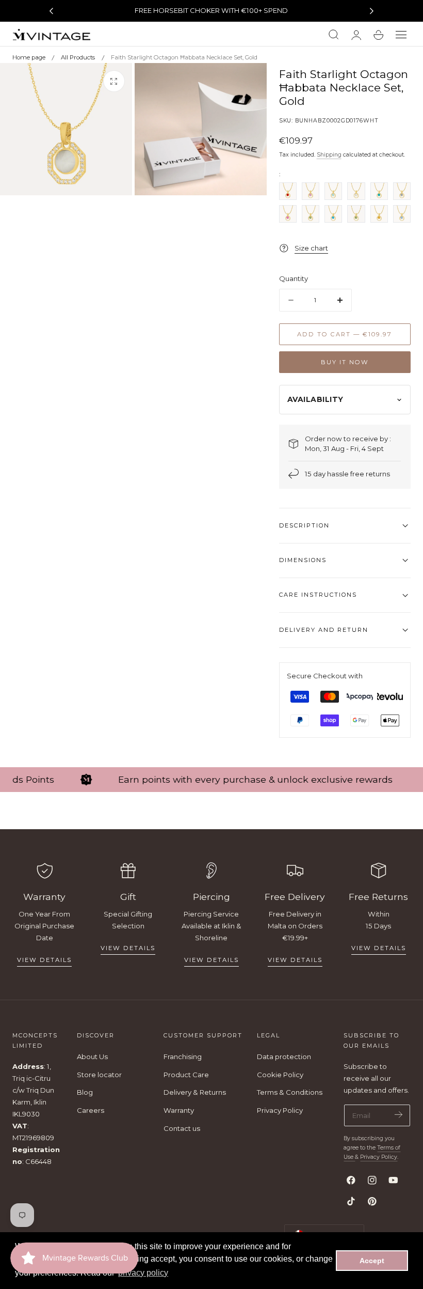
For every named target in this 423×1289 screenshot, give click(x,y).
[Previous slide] (51, 11)
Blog (85, 1092)
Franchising (183, 1056)
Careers (90, 1110)
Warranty (179, 1110)
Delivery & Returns (195, 1092)
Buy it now (345, 362)
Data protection (284, 1056)
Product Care (186, 1074)
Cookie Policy (280, 1074)
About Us (92, 1056)
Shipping (329, 154)
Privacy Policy (280, 1110)
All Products (78, 57)
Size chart (311, 248)
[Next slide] (372, 11)
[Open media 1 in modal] (114, 81)
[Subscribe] (398, 1114)
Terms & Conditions (289, 1092)
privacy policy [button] (143, 1272)
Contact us (182, 1128)
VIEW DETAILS (128, 948)
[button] (401, 35)
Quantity (293, 278)
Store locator (99, 1074)
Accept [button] (372, 1260)
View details (44, 960)
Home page (28, 57)
